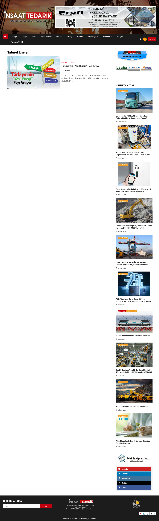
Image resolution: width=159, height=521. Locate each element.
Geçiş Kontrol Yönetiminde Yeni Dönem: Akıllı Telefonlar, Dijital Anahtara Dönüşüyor (133, 190)
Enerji (33, 37)
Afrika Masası (46, 37)
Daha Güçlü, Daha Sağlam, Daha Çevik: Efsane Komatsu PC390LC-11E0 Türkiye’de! (134, 227)
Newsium (82, 518)
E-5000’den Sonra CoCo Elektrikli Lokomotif (133, 336)
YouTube (152, 39)
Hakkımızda (107, 37)
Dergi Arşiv (92, 37)
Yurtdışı (80, 37)
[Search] (140, 39)
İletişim (120, 37)
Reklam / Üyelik (17, 42)
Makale (59, 37)
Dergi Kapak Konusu (68, 62)
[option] (122, 68)
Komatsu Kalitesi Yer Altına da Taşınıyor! (132, 407)
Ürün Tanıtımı (123, 91)
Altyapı (24, 37)
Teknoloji (121, 311)
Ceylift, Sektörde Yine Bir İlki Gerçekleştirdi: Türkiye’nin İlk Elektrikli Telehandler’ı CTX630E (134, 371)
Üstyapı (14, 37)
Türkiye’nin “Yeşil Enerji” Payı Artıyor (80, 66)
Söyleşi (69, 37)
